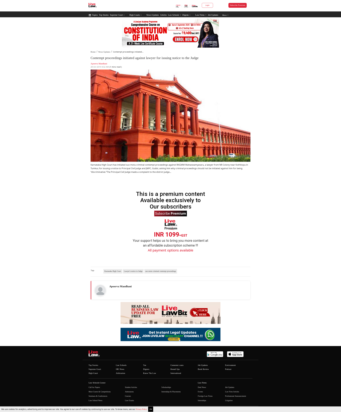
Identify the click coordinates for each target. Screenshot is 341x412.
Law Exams (129, 400)
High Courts (134, 15)
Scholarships (166, 387)
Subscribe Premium (237, 5)
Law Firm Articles (232, 392)
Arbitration (120, 373)
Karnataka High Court (112, 271)
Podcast (228, 369)
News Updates (152, 15)
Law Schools (173, 15)
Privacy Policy (141, 409)
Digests (185, 15)
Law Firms (199, 15)
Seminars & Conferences (98, 396)
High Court (93, 373)
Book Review (203, 369)
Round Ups (175, 369)
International (175, 373)
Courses (128, 396)
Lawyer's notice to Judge (133, 271)
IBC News (120, 369)
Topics (95, 15)
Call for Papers (94, 387)
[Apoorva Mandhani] (100, 290)
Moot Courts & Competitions (100, 392)
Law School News (95, 400)
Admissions (129, 392)
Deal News (202, 387)
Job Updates (213, 15)
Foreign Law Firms (205, 396)
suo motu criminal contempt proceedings (160, 271)
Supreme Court (116, 15)
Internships (202, 400)
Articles (163, 15)
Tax (144, 365)
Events (200, 392)
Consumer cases (176, 365)
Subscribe (170, 213)
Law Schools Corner (97, 383)
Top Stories (104, 15)
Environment (230, 365)
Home (93, 52)
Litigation (229, 400)
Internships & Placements (171, 392)
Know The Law (149, 373)
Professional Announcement (235, 396)
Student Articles (131, 387)
